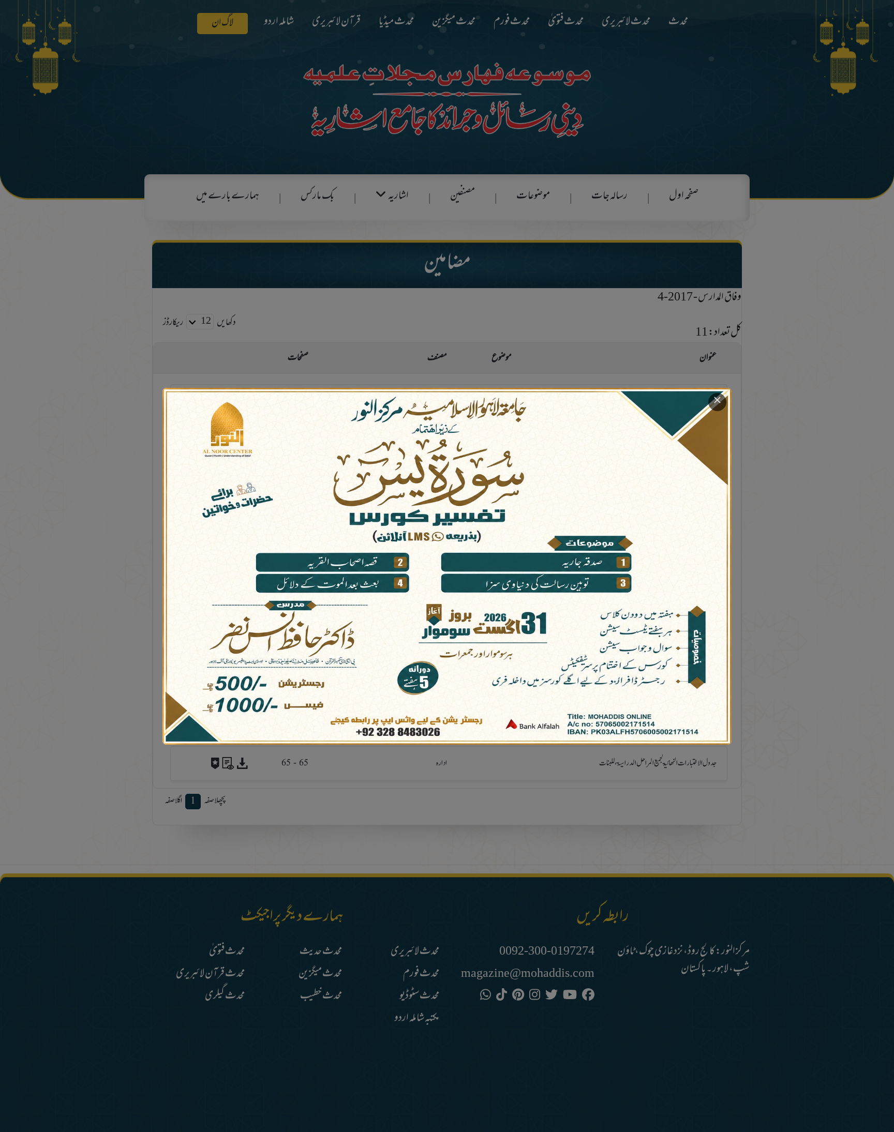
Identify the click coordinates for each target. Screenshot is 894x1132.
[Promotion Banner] (447, 566)
